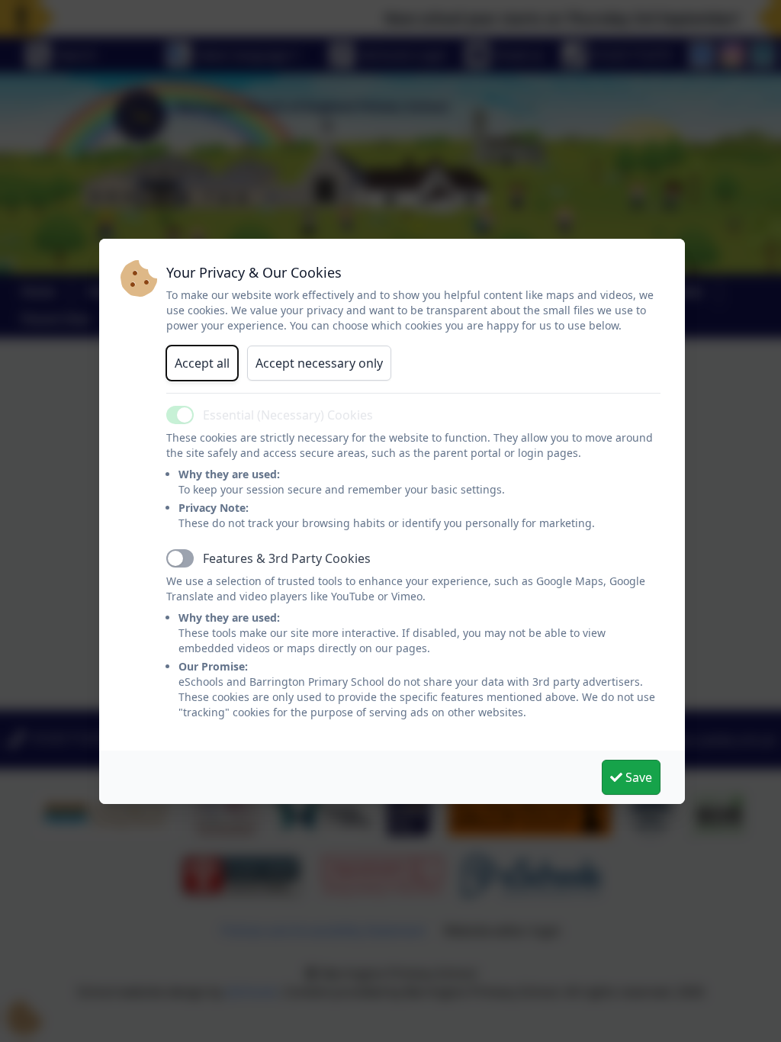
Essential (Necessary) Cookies (288, 415)
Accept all (202, 363)
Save (637, 777)
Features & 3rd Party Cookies (287, 558)
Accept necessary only (319, 363)
